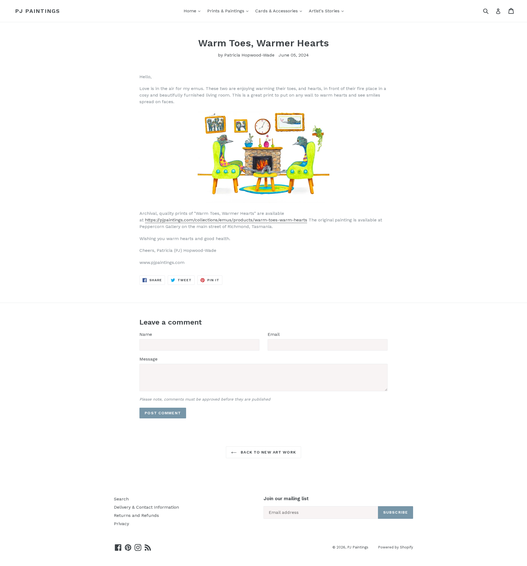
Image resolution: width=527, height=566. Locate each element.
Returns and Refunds (136, 515)
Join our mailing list (286, 498)
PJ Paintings (37, 11)
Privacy (121, 523)
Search (121, 499)
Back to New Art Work (267, 452)
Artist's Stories (325, 10)
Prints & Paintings (226, 10)
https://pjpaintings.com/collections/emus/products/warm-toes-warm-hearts (226, 220)
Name (145, 334)
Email (274, 334)
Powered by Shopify (395, 547)
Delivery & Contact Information (146, 507)
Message (148, 359)
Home (191, 10)
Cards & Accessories (277, 10)
